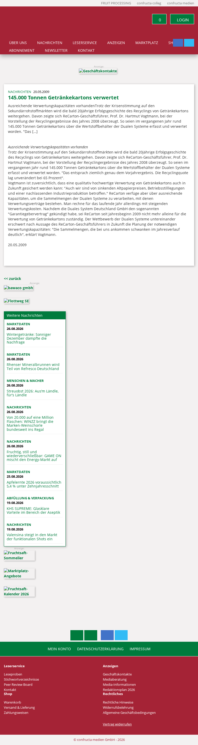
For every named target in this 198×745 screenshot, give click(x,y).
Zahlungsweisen (16, 712)
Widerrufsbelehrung (118, 707)
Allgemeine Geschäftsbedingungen (129, 712)
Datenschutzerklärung (100, 649)
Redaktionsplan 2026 (119, 690)
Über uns (18, 42)
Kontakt (86, 50)
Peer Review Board (18, 684)
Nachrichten (49, 42)
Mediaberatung (115, 679)
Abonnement (22, 50)
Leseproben (13, 674)
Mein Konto (59, 649)
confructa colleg (149, 3)
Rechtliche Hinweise (118, 702)
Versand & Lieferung (19, 707)
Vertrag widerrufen (117, 724)
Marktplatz (146, 42)
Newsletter (56, 50)
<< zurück (12, 278)
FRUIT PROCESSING (116, 3)
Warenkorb (12, 702)
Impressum (140, 649)
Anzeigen (116, 42)
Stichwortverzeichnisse (21, 679)
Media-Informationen (119, 684)
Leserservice (85, 42)
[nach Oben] (76, 635)
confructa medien (180, 3)
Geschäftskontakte (117, 674)
